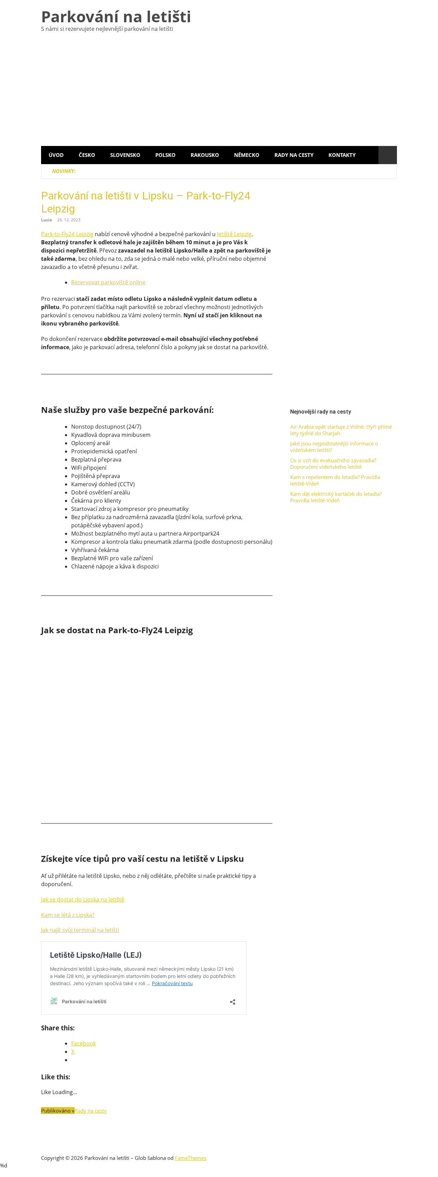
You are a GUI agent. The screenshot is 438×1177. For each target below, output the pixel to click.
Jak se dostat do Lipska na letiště (82, 899)
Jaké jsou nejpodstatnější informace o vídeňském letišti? (334, 447)
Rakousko (205, 154)
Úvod (56, 154)
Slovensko (125, 154)
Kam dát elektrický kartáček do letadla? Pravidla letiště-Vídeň (336, 497)
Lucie (46, 220)
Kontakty (342, 154)
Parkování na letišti (116, 16)
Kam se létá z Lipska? (67, 915)
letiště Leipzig (234, 234)
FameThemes (190, 1157)
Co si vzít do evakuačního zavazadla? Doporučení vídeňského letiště (333, 463)
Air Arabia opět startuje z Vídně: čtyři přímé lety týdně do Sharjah (341, 430)
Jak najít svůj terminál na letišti (80, 930)
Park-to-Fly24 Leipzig (67, 234)
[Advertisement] (219, 95)
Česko (87, 154)
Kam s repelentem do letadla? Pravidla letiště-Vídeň (335, 480)
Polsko (165, 154)
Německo (246, 154)
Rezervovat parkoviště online (108, 282)
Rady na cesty (293, 154)
